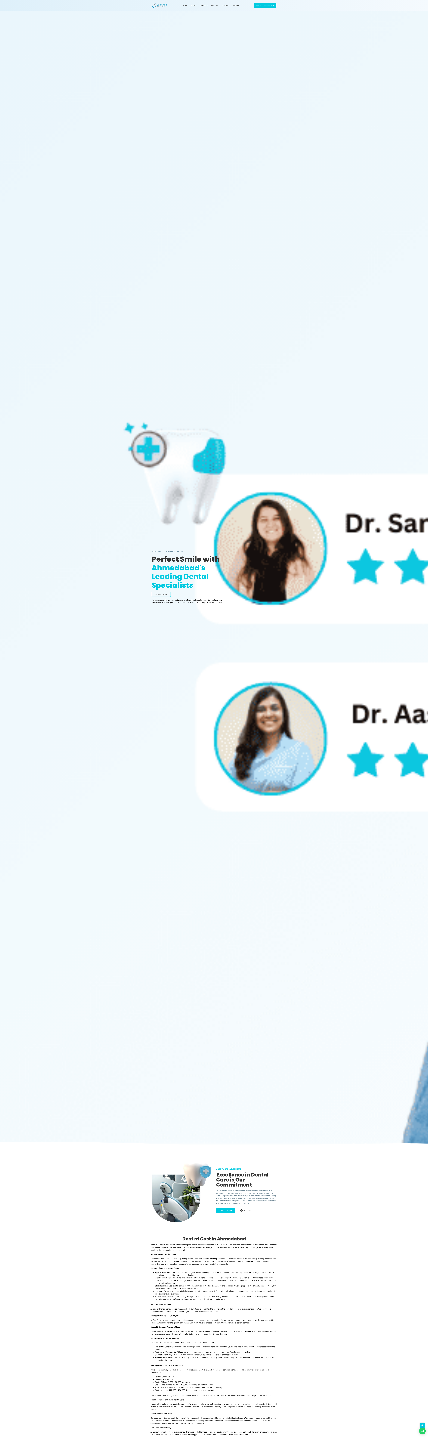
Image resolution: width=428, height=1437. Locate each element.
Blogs (236, 5)
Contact (226, 5)
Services (203, 5)
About (194, 5)
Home (185, 5)
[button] (422, 1431)
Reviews (214, 5)
